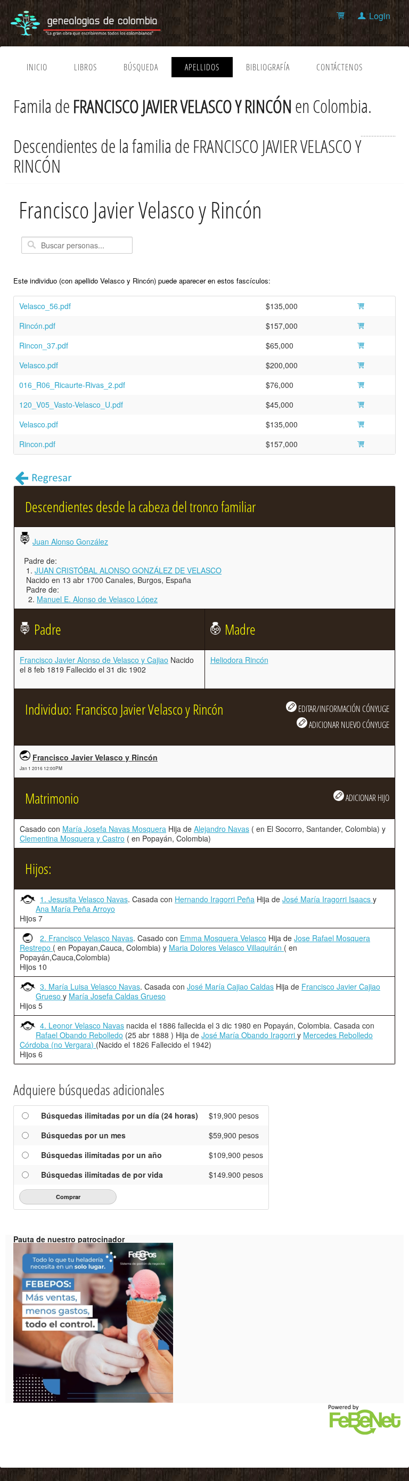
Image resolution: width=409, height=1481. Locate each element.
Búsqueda (141, 67)
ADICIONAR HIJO (366, 797)
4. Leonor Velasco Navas (82, 1025)
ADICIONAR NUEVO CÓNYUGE (348, 724)
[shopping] (342, 16)
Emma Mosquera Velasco (223, 938)
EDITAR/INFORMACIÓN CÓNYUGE (343, 708)
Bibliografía (268, 67)
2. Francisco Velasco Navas (86, 938)
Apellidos (202, 67)
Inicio (37, 67)
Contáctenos (339, 67)
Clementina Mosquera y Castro (72, 838)
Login (379, 16)
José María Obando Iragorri (249, 1035)
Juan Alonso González (70, 541)
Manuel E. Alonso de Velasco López (97, 599)
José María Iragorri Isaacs (327, 899)
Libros (85, 67)
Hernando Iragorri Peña (215, 899)
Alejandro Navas (221, 828)
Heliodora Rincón (239, 659)
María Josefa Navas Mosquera (114, 828)
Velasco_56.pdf (45, 306)
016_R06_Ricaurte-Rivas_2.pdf (72, 384)
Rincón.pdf (37, 325)
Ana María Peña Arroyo (75, 908)
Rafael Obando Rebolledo (79, 1035)
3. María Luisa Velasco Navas (90, 986)
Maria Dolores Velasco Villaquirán (226, 947)
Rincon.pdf (37, 444)
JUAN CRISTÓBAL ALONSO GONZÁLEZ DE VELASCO (128, 570)
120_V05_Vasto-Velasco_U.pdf (71, 404)
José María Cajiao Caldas (230, 986)
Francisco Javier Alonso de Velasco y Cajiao (94, 659)
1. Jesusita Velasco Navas (84, 899)
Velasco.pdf (38, 365)
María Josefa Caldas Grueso (117, 996)
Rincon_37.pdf (43, 345)
